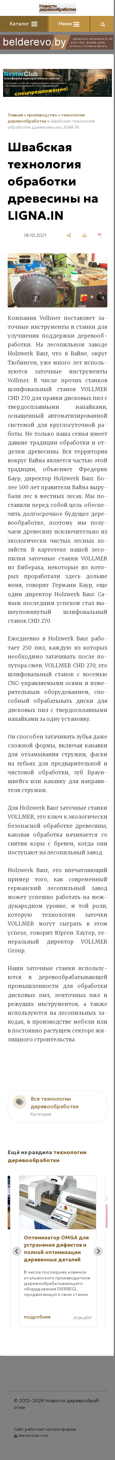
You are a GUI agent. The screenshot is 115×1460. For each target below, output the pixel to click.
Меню (66, 24)
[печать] (84, 235)
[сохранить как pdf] (100, 235)
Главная (15, 115)
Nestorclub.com (33, 1435)
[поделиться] (69, 235)
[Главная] (57, 8)
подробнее (37, 1317)
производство (42, 115)
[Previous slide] (16, 1251)
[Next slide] (98, 1251)
